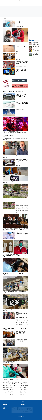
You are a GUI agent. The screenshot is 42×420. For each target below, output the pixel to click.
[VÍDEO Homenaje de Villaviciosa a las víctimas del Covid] (15, 371)
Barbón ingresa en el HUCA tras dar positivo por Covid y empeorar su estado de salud (15, 256)
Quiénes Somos (4, 406)
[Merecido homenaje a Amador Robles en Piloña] (30, 50)
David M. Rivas (4, 136)
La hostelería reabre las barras (8, 362)
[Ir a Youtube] (23, 401)
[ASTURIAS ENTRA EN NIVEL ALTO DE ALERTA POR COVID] (15, 83)
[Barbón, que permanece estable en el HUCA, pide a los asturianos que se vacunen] (9, 235)
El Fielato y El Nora (18, 51)
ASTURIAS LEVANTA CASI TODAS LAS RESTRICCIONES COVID (21, 333)
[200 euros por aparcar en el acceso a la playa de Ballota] (30, 47)
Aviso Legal (4, 408)
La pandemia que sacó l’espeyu (8, 135)
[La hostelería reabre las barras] (15, 354)
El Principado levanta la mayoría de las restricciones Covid (22, 54)
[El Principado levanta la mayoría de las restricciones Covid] (9, 56)
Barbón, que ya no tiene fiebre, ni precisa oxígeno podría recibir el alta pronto (14, 230)
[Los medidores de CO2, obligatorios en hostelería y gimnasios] (15, 301)
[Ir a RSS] (24, 401)
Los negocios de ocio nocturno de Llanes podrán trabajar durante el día (15, 138)
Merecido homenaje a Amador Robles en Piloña (36, 50)
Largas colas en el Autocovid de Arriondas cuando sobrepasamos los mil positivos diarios (15, 199)
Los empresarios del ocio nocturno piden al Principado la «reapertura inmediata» (14, 133)
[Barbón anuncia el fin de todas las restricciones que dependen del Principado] (9, 342)
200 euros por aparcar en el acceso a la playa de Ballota (36, 47)
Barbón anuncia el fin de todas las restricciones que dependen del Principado (21, 341)
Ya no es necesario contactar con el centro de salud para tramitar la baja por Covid (22, 111)
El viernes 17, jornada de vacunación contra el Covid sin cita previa (14, 42)
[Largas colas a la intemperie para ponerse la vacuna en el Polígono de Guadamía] (15, 283)
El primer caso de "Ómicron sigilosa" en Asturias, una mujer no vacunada (22, 103)
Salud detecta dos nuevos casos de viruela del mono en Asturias (21, 46)
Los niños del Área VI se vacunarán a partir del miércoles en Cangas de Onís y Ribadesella (15, 274)
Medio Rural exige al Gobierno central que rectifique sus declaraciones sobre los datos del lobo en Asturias (36, 54)
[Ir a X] (22, 401)
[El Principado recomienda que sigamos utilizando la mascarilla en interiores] (9, 71)
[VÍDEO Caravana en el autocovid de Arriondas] (9, 205)
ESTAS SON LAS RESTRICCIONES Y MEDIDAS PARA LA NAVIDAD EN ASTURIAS (22, 160)
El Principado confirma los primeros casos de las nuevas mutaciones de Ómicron (22, 62)
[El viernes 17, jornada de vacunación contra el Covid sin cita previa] (15, 35)
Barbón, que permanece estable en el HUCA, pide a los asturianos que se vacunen (22, 234)
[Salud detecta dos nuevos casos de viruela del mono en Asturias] (9, 48)
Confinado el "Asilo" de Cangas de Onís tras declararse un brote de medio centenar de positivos (21, 95)
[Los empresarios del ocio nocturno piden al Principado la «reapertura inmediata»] (15, 124)
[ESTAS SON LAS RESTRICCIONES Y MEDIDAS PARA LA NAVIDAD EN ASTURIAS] (9, 162)
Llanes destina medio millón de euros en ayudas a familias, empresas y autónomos (14, 329)
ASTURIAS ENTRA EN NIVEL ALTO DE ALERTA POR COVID (13, 91)
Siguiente (27, 398)
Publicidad (4, 407)
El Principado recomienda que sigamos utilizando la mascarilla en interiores (21, 70)
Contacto (22, 406)
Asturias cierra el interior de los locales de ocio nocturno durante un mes (15, 181)
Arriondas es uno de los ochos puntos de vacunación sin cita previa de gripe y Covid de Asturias (22, 21)
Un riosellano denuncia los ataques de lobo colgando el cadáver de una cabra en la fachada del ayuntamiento (36, 43)
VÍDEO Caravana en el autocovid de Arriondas (22, 203)
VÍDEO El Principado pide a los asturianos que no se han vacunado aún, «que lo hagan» (21, 313)
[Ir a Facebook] (21, 401)
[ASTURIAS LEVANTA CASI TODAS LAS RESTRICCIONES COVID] (9, 334)
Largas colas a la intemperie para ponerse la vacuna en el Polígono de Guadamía (14, 292)
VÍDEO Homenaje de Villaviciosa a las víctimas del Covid (12, 379)
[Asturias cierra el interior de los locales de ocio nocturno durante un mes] (15, 174)
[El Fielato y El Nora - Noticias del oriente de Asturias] (21, 1)
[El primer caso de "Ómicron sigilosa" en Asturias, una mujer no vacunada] (9, 104)
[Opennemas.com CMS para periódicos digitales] (21, 416)
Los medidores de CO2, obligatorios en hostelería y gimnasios (13, 309)
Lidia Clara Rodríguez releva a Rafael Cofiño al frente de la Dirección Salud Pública (15, 156)
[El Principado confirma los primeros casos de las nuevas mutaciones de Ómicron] (9, 64)
